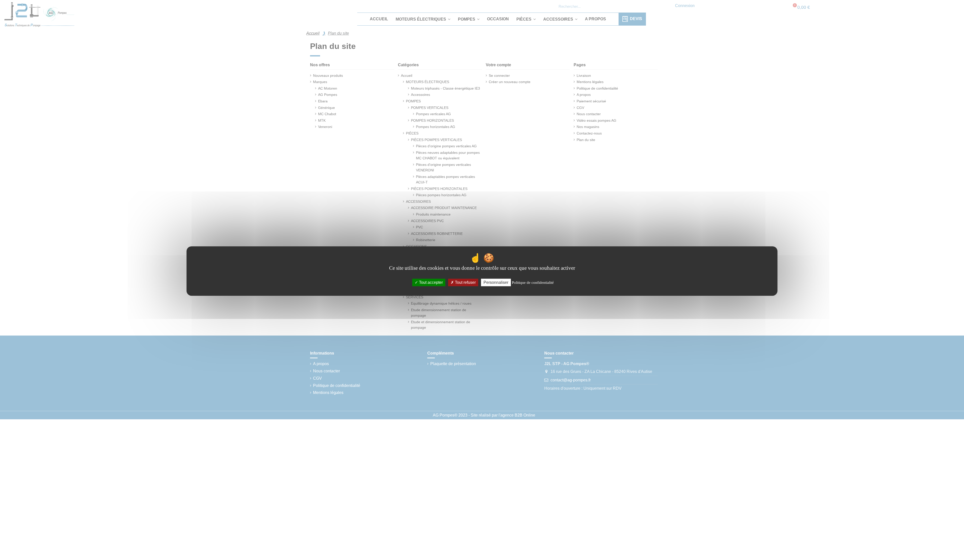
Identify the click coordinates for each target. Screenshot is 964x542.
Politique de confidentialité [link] (533, 283)
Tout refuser (465, 282)
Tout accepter (430, 282)
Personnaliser (496, 282)
